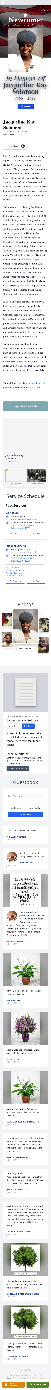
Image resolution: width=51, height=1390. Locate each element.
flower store (34, 387)
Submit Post (25, 814)
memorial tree (36, 383)
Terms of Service (33, 1378)
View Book (13, 726)
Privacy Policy (18, 1378)
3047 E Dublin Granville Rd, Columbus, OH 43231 (23, 526)
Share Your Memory (18, 768)
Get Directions (15, 533)
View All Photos (25, 648)
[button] (25, 890)
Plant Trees (36, 533)
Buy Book (28, 726)
